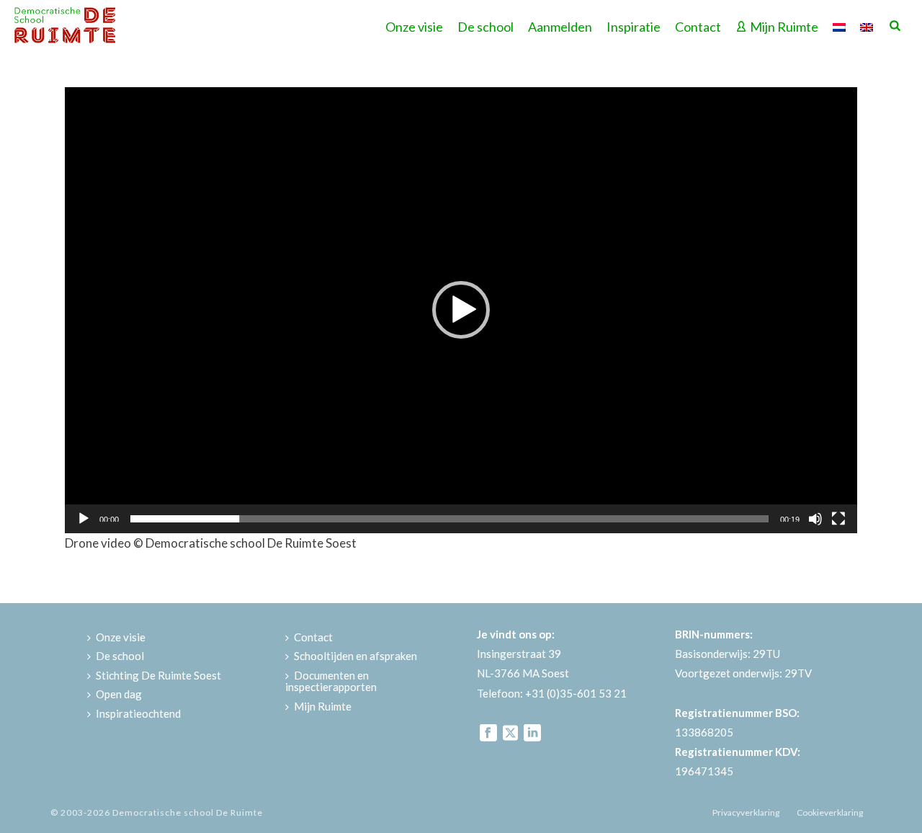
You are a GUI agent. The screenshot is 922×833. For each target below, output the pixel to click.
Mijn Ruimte (784, 27)
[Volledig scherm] (838, 519)
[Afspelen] (83, 519)
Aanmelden (560, 27)
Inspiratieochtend (138, 713)
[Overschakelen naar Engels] (866, 25)
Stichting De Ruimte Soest (158, 675)
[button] (461, 310)
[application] (461, 310)
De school (485, 27)
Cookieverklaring (830, 812)
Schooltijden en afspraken (355, 655)
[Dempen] (815, 519)
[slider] (449, 518)
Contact (698, 27)
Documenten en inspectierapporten (331, 681)
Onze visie (414, 27)
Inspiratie (634, 27)
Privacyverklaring (745, 812)
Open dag (119, 693)
